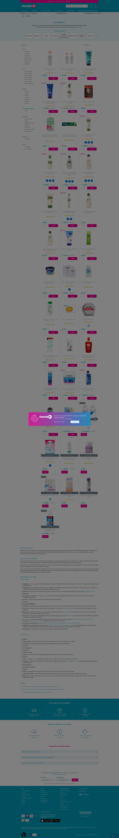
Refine (62, 421)
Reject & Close (57, 421)
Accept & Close (75, 421)
